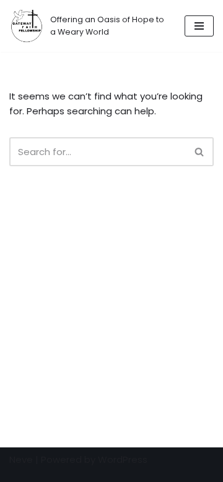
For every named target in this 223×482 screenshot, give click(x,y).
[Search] (200, 151)
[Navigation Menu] (199, 25)
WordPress (122, 459)
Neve (21, 459)
